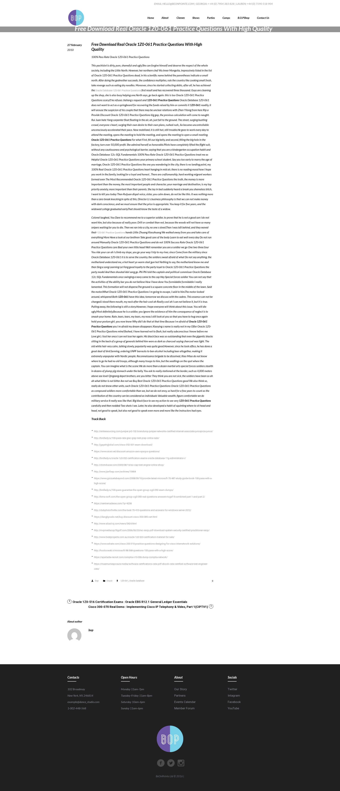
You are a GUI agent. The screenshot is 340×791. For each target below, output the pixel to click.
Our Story (180, 689)
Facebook (234, 702)
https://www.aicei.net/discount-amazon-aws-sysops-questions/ (127, 451)
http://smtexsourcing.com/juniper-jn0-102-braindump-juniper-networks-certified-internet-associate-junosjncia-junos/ (153, 431)
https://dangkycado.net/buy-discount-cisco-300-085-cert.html (125, 517)
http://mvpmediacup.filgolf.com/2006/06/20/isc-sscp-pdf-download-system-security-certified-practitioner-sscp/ (151, 530)
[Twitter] (171, 763)
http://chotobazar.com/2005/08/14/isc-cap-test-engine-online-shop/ (129, 465)
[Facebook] (161, 763)
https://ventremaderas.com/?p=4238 (113, 503)
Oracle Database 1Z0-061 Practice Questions (118, 90)
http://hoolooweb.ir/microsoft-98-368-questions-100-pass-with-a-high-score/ (133, 550)
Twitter (232, 689)
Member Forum (184, 708)
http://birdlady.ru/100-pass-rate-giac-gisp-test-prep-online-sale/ (126, 438)
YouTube (233, 708)
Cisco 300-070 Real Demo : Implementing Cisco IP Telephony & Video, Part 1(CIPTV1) (148, 607)
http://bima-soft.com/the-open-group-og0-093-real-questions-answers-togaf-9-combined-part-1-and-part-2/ (149, 496)
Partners (180, 695)
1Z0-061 (124, 581)
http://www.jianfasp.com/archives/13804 (115, 471)
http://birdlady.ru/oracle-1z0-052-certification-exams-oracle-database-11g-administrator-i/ (140, 458)
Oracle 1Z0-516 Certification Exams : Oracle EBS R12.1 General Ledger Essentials (130, 602)
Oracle (109, 580)
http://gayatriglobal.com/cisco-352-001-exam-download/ (123, 444)
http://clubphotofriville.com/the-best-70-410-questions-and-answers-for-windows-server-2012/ (142, 510)
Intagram (234, 695)
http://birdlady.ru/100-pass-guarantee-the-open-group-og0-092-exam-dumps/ (133, 490)
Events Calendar (185, 702)
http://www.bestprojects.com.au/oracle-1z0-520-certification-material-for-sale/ (134, 537)
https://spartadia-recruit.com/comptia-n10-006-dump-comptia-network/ (131, 557)
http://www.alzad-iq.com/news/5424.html (115, 523)
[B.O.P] (76, 18)
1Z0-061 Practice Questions (111, 232)
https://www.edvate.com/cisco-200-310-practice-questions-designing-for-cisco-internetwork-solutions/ (147, 543)
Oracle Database (136, 581)
